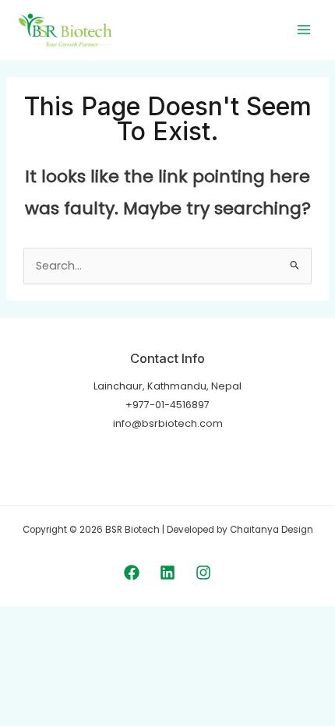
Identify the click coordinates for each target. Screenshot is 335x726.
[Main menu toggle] (303, 29)
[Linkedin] (167, 572)
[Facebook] (131, 572)
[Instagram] (203, 572)
